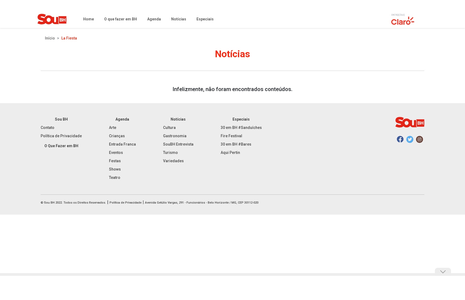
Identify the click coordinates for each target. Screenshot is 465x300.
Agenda (122, 119)
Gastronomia (174, 136)
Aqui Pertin (230, 152)
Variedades (173, 161)
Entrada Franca (122, 144)
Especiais (241, 119)
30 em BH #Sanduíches (241, 127)
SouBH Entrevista (178, 144)
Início (50, 38)
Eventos (116, 152)
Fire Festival (231, 136)
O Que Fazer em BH (61, 146)
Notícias (178, 119)
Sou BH (61, 119)
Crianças (117, 136)
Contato (47, 127)
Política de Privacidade (61, 136)
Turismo (170, 152)
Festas (115, 161)
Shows (115, 169)
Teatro (114, 177)
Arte (112, 127)
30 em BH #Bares (236, 144)
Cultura (169, 127)
